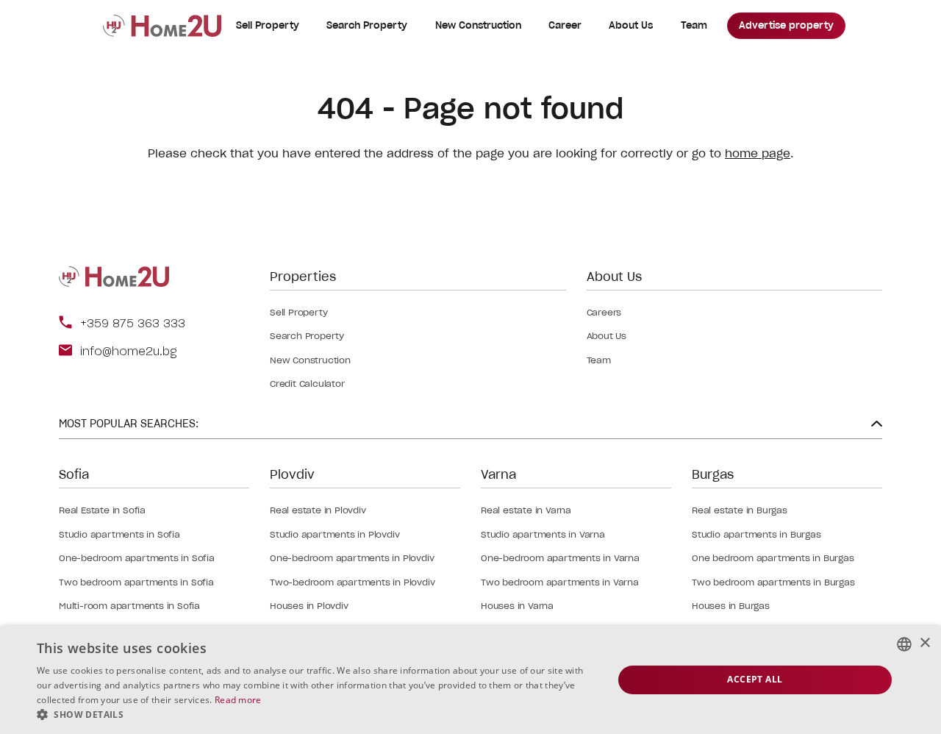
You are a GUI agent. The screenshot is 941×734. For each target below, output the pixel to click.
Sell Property (267, 25)
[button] (316, 715)
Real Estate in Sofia (102, 510)
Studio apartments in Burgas (756, 534)
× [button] (924, 643)
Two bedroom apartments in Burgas (773, 582)
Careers (604, 312)
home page (757, 153)
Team (694, 25)
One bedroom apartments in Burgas (773, 557)
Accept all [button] (754, 679)
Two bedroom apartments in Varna (560, 582)
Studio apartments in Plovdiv (334, 534)
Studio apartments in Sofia (119, 534)
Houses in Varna (517, 605)
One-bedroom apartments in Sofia (137, 557)
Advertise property (786, 25)
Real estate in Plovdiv (318, 510)
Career (565, 25)
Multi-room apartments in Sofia (129, 605)
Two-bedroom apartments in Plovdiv (352, 582)
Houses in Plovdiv (309, 605)
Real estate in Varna (526, 510)
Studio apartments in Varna (543, 534)
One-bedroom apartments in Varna (560, 557)
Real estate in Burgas (739, 510)
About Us (631, 25)
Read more (238, 700)
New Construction (478, 25)
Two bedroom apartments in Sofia (136, 582)
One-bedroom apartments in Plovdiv (352, 557)
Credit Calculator (307, 383)
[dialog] (470, 680)
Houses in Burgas (731, 605)
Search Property (366, 25)
